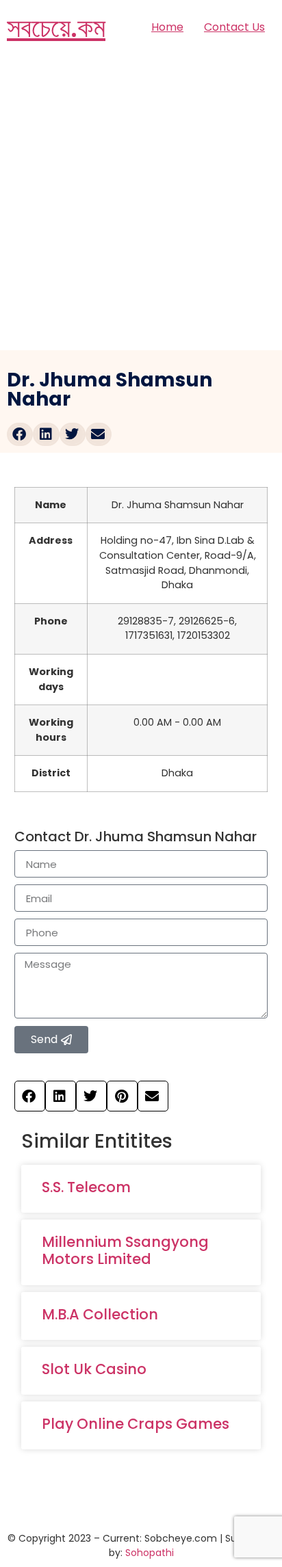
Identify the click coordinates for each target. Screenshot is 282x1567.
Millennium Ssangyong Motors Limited (125, 1250)
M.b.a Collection (100, 1314)
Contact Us (234, 27)
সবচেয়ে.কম (56, 27)
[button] (20, 434)
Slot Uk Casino (94, 1369)
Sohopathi (149, 1552)
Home (167, 27)
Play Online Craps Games (135, 1424)
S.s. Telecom (86, 1187)
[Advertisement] (141, 202)
